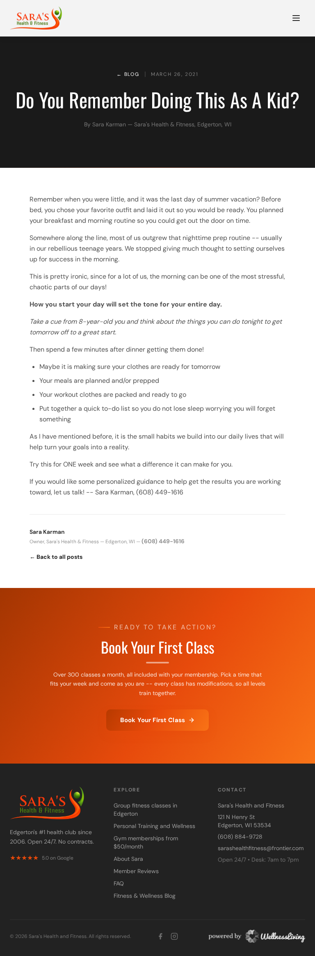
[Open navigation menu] (296, 18)
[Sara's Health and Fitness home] (36, 18)
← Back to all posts (56, 556)
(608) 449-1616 (163, 541)
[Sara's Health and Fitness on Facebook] (160, 936)
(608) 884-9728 (240, 836)
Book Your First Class (152, 720)
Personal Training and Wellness (154, 826)
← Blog (127, 74)
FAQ (119, 883)
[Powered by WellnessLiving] (254, 936)
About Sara (128, 858)
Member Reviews (136, 871)
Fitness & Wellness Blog (145, 895)
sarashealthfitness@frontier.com (261, 848)
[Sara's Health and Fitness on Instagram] (174, 936)
